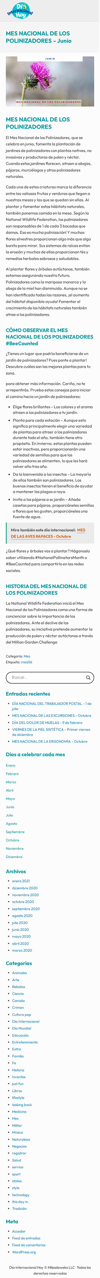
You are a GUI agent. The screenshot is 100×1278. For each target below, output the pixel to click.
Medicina (19, 1111)
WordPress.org (24, 1252)
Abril (9, 790)
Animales (19, 972)
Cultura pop (21, 1014)
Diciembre (14, 856)
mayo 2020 (21, 936)
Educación (20, 1035)
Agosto (11, 823)
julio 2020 (20, 922)
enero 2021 (21, 881)
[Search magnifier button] (88, 677)
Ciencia (18, 993)
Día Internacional (25, 1021)
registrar (19, 1153)
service (17, 1167)
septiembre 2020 (26, 908)
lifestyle (18, 1097)
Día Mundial (21, 1028)
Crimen (18, 1007)
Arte (15, 979)
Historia (18, 1070)
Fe (14, 1063)
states (17, 1181)
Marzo (11, 782)
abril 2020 (20, 943)
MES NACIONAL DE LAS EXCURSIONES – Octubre (51, 715)
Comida (18, 1000)
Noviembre (15, 848)
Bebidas (18, 986)
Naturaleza (21, 1139)
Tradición (19, 1208)
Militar (17, 1125)
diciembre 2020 (25, 888)
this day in (20, 1201)
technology (21, 1194)
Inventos (18, 1076)
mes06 (26, 662)
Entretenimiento (25, 1042)
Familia (18, 1056)
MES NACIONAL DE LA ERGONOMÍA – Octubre (49, 741)
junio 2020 (20, 929)
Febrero (12, 773)
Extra (16, 1049)
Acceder (18, 1231)
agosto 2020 (22, 915)
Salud (16, 1160)
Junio (10, 807)
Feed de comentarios (28, 1245)
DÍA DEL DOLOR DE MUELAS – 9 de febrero (47, 722)
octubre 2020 (23, 901)
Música (17, 1132)
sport (16, 1174)
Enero (10, 765)
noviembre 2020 (25, 894)
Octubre (12, 840)
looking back (22, 1104)
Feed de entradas (26, 1238)
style (15, 1187)
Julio (9, 815)
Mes (27, 656)
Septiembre (15, 831)
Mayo (10, 798)
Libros (17, 1090)
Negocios (19, 1146)
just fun (18, 1083)
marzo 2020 (22, 950)
